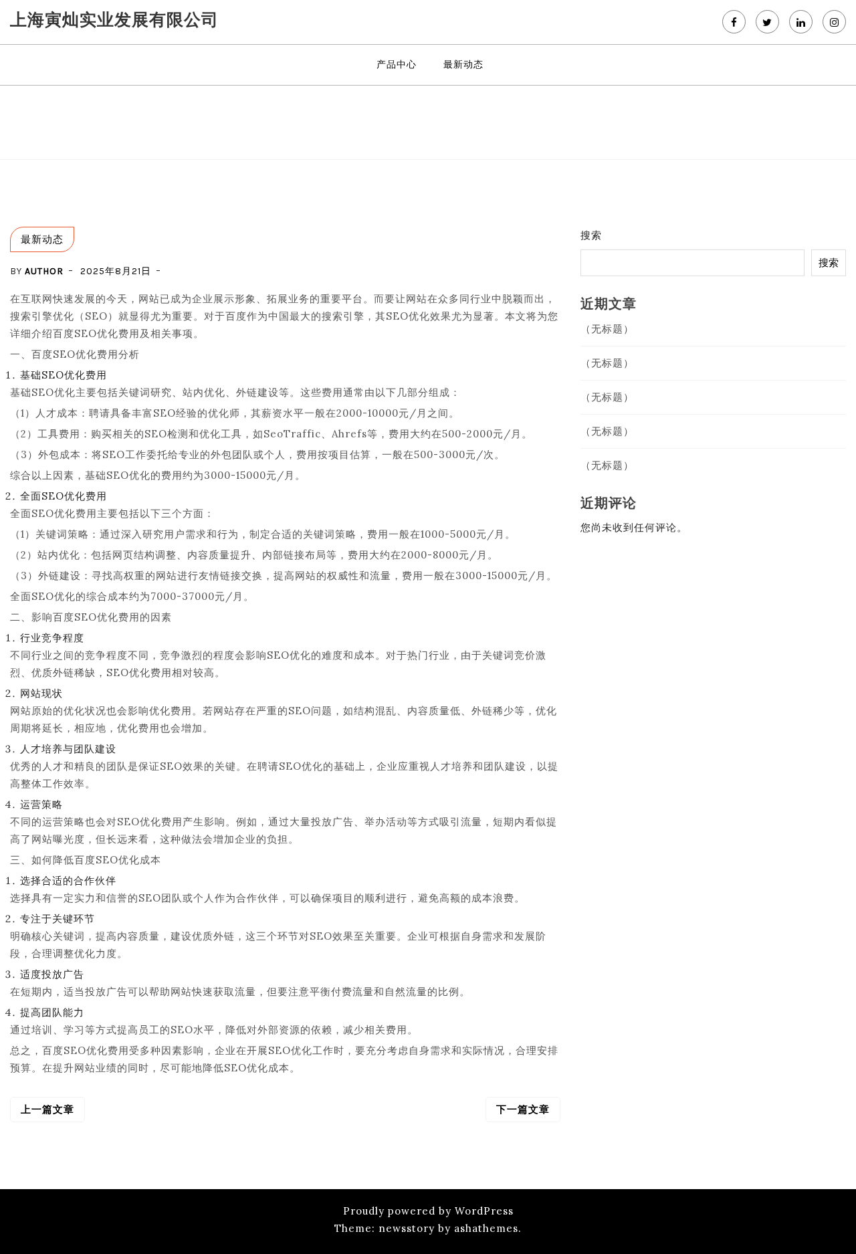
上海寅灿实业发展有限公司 (114, 19)
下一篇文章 (523, 1109)
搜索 (591, 235)
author (44, 271)
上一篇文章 (47, 1109)
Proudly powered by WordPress (428, 1211)
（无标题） (607, 328)
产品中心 (397, 64)
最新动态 (463, 64)
